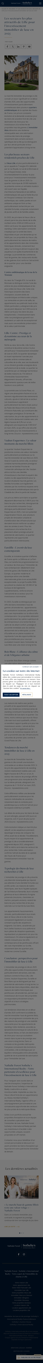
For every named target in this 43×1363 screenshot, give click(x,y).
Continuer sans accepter (30, 667)
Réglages (26, 695)
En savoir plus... (25, 688)
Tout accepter (11, 695)
